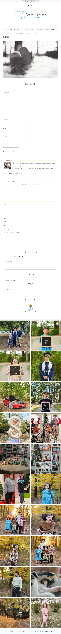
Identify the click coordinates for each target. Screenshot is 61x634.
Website (5, 136)
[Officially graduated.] (15, 336)
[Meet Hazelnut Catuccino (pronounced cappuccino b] (46, 582)
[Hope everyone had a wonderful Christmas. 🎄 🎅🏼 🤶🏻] (46, 428)
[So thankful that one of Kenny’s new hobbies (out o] (15, 613)
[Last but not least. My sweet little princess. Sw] (46, 489)
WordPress (45, 631)
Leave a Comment (33, 33)
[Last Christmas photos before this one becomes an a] (15, 582)
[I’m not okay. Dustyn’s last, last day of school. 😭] (46, 397)
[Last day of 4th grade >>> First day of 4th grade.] (46, 336)
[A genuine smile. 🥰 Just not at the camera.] (15, 551)
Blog (5, 222)
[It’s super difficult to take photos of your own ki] (46, 551)
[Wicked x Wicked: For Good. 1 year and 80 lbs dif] (15, 489)
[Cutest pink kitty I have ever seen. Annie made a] (46, 613)
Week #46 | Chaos (43, 29)
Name (5, 119)
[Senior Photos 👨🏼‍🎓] (15, 397)
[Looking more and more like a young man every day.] (46, 520)
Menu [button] (31, 5)
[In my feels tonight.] (46, 366)
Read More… (18, 173)
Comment (6, 92)
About (6, 218)
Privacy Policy (8, 229)
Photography (25, 29)
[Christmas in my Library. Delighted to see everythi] (46, 459)
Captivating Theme (24, 631)
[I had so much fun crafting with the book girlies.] (15, 459)
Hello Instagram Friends (11, 232)
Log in (50, 631)
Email (5, 128)
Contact (6, 225)
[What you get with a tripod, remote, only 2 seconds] (15, 520)
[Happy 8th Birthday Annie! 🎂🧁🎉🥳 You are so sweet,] (15, 428)
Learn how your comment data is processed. (42, 152)
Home (17, 29)
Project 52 (33, 29)
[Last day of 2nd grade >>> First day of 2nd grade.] (15, 366)
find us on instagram (30, 1)
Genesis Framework (36, 631)
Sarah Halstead (30, 15)
